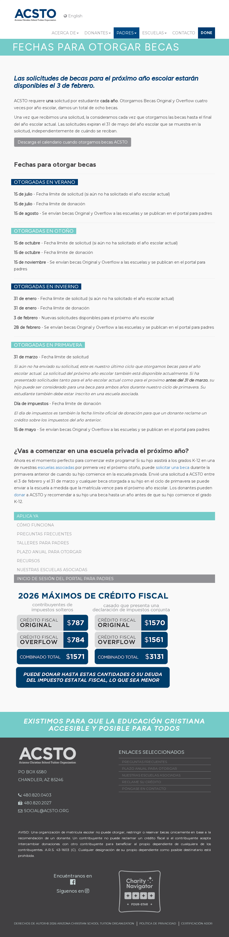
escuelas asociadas (56, 467)
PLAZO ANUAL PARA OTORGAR (49, 551)
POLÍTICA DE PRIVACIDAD (157, 923)
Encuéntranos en (73, 876)
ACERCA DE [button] (64, 32)
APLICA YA (27, 516)
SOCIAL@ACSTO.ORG (45, 810)
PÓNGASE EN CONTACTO (144, 788)
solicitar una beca (172, 467)
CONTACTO (183, 32)
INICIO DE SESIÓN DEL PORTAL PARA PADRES (65, 578)
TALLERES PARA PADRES (43, 542)
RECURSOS (28, 560)
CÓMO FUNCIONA (35, 525)
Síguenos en (70, 891)
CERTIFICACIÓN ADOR (196, 923)
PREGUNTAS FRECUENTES (44, 534)
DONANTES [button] (96, 32)
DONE (206, 32)
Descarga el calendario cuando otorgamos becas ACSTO (73, 142)
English (74, 15)
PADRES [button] (125, 32)
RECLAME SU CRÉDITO (141, 782)
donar (19, 494)
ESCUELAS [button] (153, 32)
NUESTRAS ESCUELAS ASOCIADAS (52, 569)
